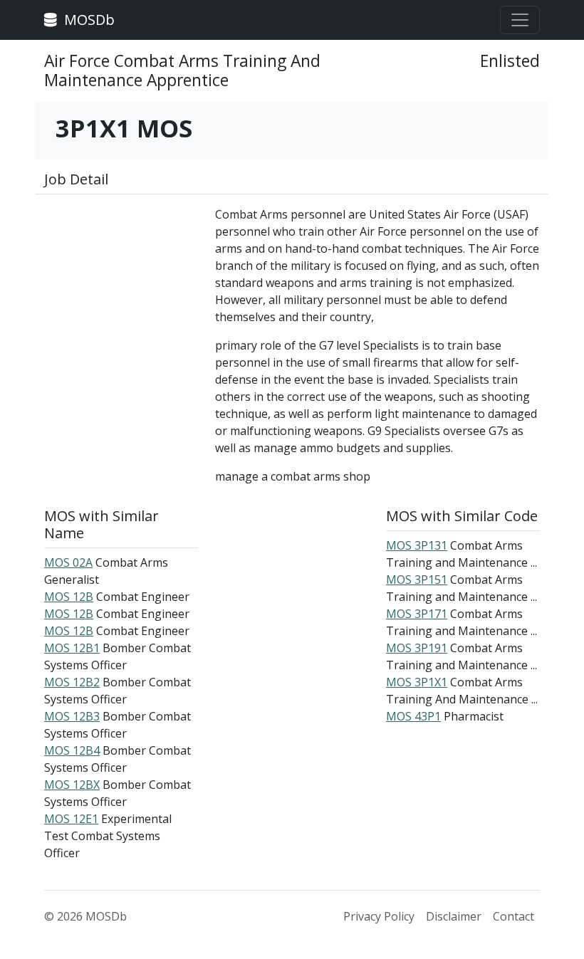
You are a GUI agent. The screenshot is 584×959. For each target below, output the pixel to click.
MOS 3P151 (416, 579)
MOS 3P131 (416, 545)
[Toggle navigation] (520, 20)
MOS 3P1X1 (416, 682)
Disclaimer (453, 916)
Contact (513, 916)
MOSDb (88, 19)
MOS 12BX (72, 784)
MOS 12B (68, 596)
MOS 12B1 (72, 648)
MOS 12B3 (72, 716)
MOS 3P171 (416, 614)
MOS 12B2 (72, 682)
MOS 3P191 (416, 648)
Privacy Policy (378, 916)
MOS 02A (68, 562)
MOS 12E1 (71, 819)
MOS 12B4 (72, 750)
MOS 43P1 (413, 716)
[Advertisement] (121, 277)
